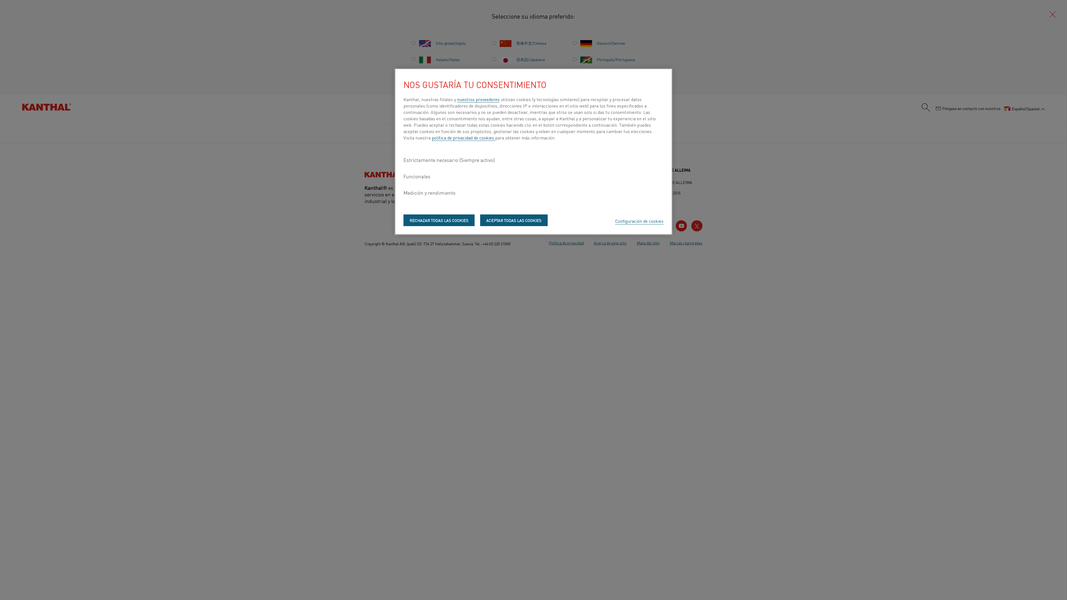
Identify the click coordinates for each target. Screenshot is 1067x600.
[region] (533, 151)
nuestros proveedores (478, 99)
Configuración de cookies (639, 221)
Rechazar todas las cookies (439, 220)
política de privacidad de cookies (463, 137)
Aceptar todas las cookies (514, 220)
